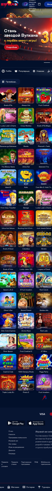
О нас (11, 431)
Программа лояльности (18, 437)
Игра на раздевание (16, 447)
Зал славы (12, 444)
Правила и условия (4, 462)
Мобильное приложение (46, 462)
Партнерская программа (26, 462)
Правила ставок (14, 462)
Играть (8, 102)
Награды (12, 453)
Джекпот (12, 450)
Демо (3, 87)
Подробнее (11, 47)
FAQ (36, 462)
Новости (12, 434)
